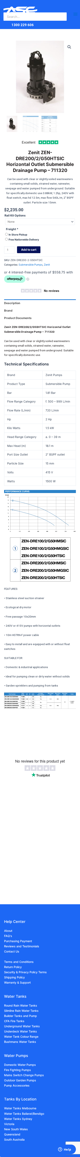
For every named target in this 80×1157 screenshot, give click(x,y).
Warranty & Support (17, 982)
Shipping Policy (14, 977)
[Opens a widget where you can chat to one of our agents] (64, 1150)
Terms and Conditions (19, 962)
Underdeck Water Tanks (20, 1031)
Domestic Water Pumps (20, 1064)
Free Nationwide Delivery (24, 239)
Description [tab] (12, 303)
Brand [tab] (8, 310)
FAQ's (8, 936)
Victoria (9, 1124)
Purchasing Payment (18, 941)
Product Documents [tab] (18, 318)
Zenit (47, 264)
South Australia (14, 1139)
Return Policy (13, 967)
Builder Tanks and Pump (20, 1016)
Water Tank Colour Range (21, 1036)
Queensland (12, 1134)
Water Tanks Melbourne (20, 1108)
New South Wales (16, 1129)
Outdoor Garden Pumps (20, 1080)
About (8, 930)
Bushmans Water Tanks (20, 1041)
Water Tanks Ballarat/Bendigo (24, 1113)
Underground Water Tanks (22, 1026)
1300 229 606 (22, 25)
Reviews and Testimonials (21, 946)
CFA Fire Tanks (14, 1021)
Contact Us (11, 951)
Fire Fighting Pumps (17, 1070)
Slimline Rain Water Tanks (21, 1010)
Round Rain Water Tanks (20, 1005)
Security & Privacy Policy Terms (25, 972)
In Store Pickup (18, 234)
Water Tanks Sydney (18, 1119)
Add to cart (28, 249)
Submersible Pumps (30, 264)
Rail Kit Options (15, 215)
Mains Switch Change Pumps (24, 1075)
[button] (69, 47)
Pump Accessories (17, 1085)
